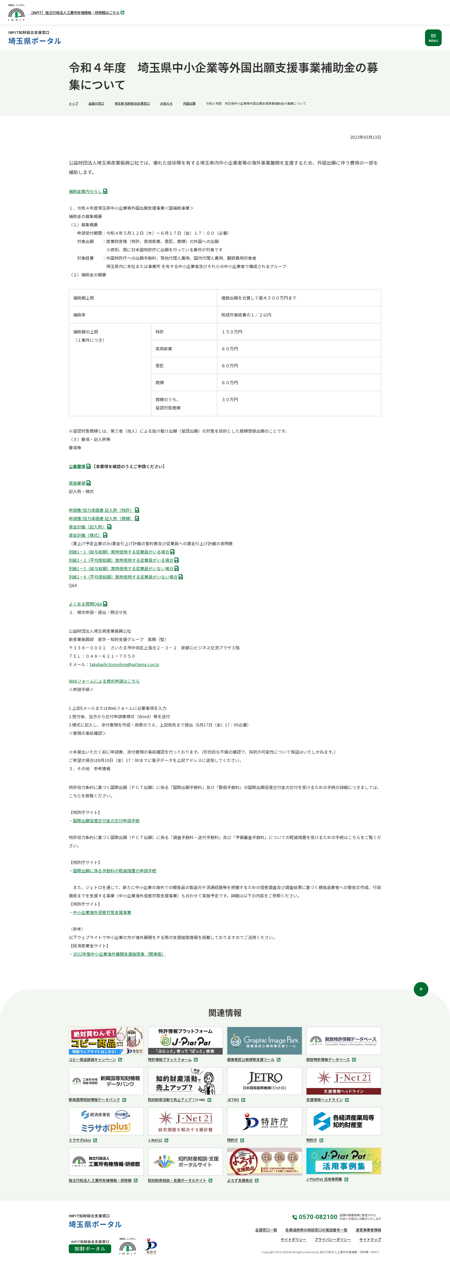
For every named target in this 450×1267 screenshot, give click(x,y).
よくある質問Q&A (87, 604)
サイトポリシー (293, 1239)
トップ (73, 103)
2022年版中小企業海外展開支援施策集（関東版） (119, 954)
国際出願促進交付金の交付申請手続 (106, 820)
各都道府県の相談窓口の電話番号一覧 (316, 1229)
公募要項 (78, 466)
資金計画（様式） (87, 535)
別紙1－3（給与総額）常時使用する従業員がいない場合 (123, 569)
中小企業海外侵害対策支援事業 (102, 912)
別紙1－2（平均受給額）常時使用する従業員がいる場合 (123, 560)
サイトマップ (370, 1239)
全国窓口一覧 (266, 1229)
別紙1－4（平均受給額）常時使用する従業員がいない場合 (125, 577)
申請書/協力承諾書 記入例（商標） (103, 519)
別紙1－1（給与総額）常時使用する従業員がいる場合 (120, 552)
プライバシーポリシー (333, 1239)
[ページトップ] (421, 989)
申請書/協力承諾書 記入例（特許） (103, 510)
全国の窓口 (96, 103)
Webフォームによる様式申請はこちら (104, 681)
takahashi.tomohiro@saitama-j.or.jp (124, 664)
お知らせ (166, 103)
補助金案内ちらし (87, 191)
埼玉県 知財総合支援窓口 (132, 103)
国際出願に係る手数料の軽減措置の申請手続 (114, 870)
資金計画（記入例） (89, 527)
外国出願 (189, 103)
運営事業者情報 (368, 1229)
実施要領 (78, 483)
